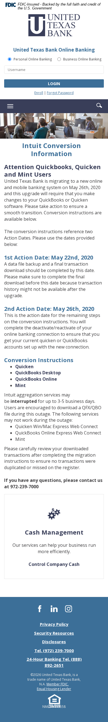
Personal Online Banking (33, 59)
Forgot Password (60, 92)
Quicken (24, 366)
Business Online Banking (82, 59)
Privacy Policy (54, 624)
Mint (20, 385)
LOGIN (54, 83)
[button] (99, 105)
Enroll (38, 92)
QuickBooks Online (36, 379)
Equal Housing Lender (54, 689)
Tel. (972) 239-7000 (54, 650)
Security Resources (54, 633)
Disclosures (54, 641)
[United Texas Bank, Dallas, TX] (54, 27)
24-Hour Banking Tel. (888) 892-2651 (54, 662)
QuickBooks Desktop (38, 373)
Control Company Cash (54, 564)
